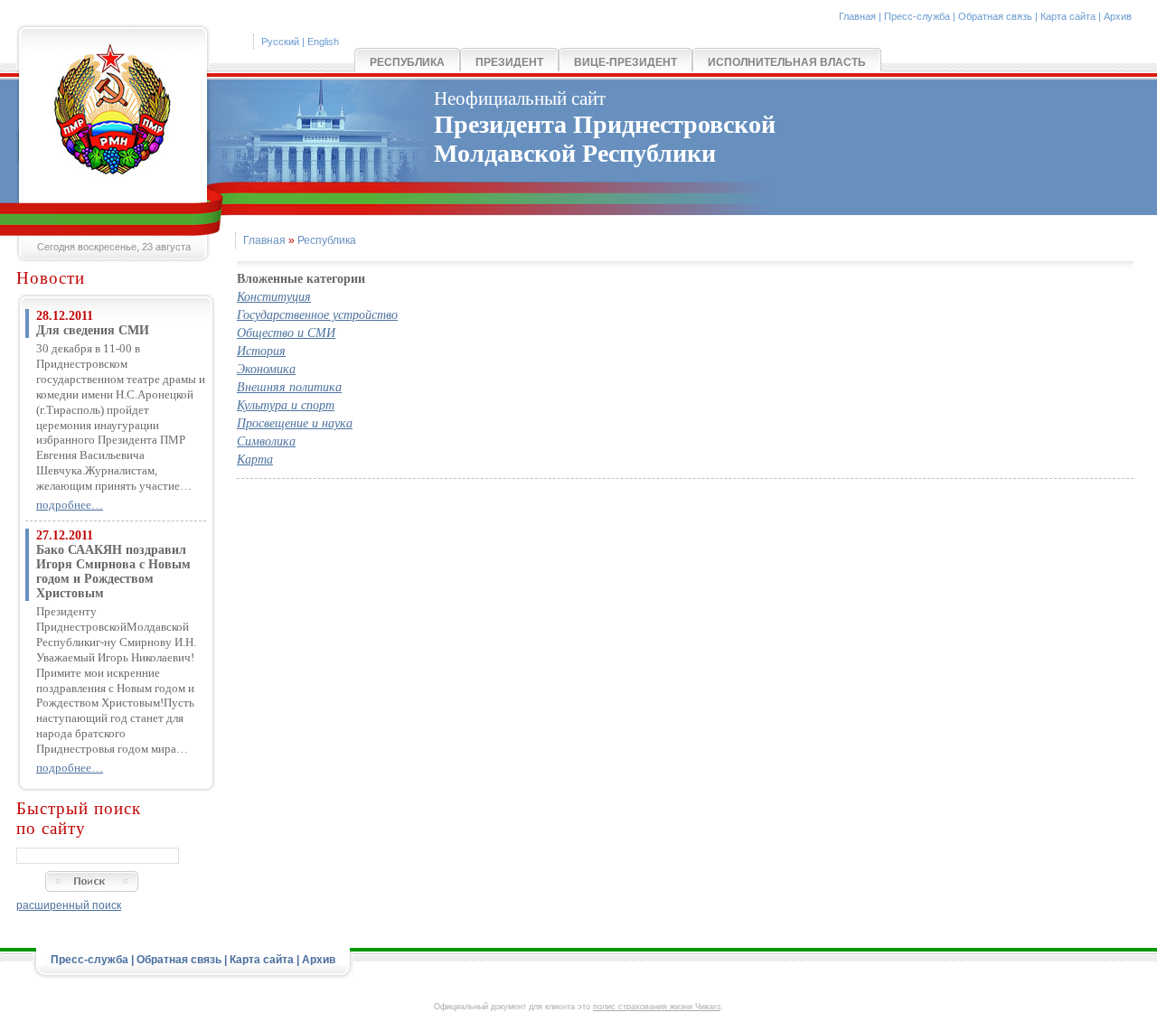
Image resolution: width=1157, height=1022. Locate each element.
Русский (280, 41)
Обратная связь (995, 16)
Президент (509, 62)
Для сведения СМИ (92, 330)
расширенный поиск (68, 905)
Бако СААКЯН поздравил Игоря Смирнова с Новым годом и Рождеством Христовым (113, 571)
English (323, 41)
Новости (50, 277)
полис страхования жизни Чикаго (656, 1006)
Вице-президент (625, 62)
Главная (857, 16)
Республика (407, 62)
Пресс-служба (917, 16)
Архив (1118, 16)
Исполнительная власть (787, 62)
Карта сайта (1068, 16)
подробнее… (69, 504)
